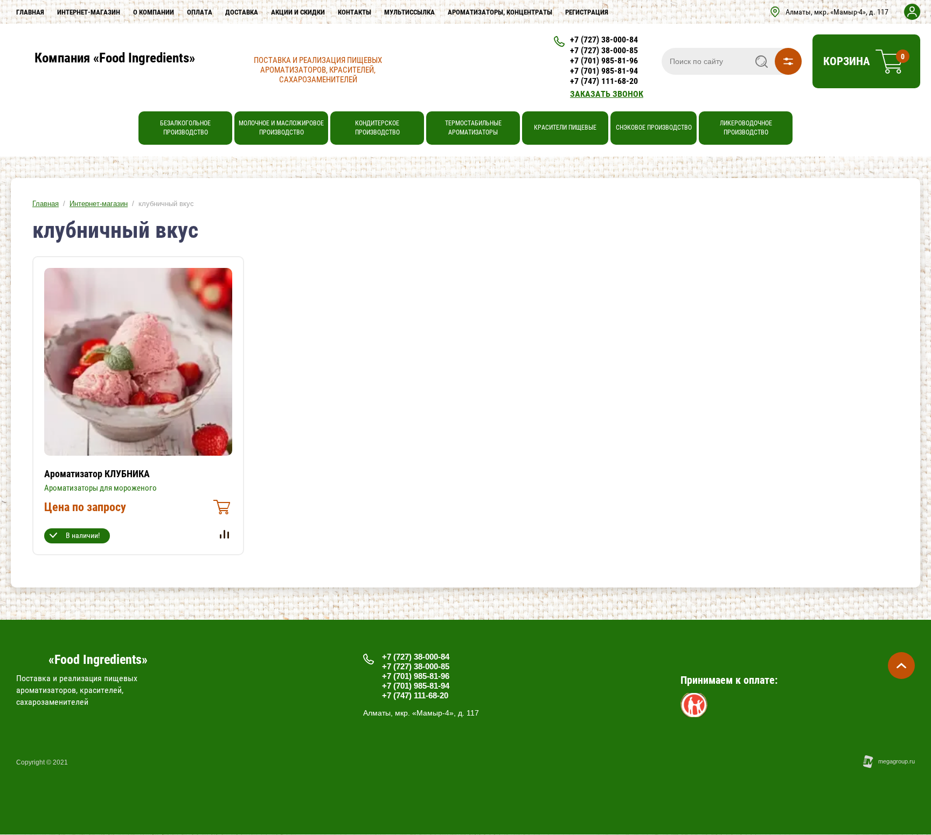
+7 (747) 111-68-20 (604, 81)
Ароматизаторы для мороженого (100, 488)
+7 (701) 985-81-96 (604, 60)
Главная (45, 204)
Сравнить (224, 534)
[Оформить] (220, 510)
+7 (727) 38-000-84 (604, 39)
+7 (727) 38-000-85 (604, 50)
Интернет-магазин (99, 204)
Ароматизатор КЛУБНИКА (97, 473)
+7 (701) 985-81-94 (604, 71)
